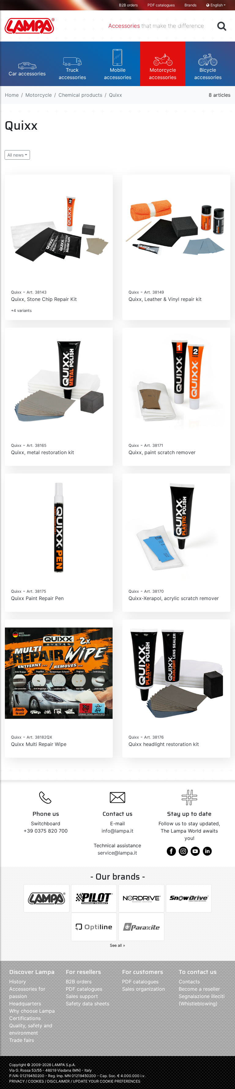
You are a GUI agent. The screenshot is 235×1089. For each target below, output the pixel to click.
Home (12, 95)
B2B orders (128, 5)
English (217, 5)
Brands (190, 5)
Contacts (189, 982)
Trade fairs (21, 1040)
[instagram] (183, 853)
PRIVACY (17, 1081)
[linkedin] (207, 853)
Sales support (82, 996)
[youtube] (195, 853)
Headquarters (25, 1003)
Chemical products (80, 95)
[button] (27, 64)
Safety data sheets (87, 1003)
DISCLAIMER (59, 1081)
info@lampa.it (117, 831)
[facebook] (171, 853)
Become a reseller (199, 989)
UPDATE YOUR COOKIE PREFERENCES (106, 1081)
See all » (117, 945)
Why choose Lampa (32, 1011)
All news (15, 154)
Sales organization (143, 989)
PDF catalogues (161, 5)
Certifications (25, 1018)
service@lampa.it (117, 853)
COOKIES (36, 1081)
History (17, 982)
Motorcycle (38, 95)
